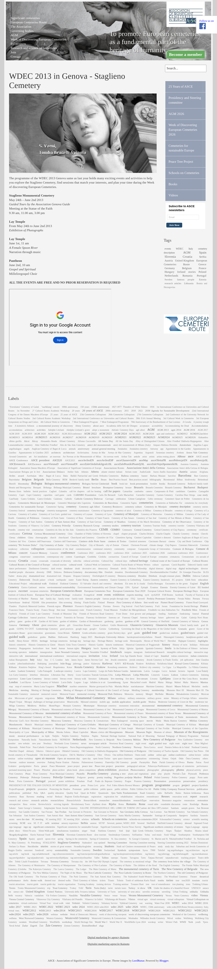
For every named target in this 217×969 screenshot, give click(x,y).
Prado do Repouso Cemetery (108, 781)
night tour (187, 743)
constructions (39, 557)
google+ (93, 629)
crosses (34, 561)
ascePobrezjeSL (199, 460)
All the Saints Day (124, 441)
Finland (101, 602)
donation (119, 572)
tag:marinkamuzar (200, 854)
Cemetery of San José (146, 518)
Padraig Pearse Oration (58, 762)
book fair (123, 484)
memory (139, 694)
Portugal (201, 275)
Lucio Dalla (66, 682)
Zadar (25, 925)
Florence (68, 606)
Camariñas (127, 491)
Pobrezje (24, 777)
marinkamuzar (137, 686)
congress (13, 556)
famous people (185, 279)
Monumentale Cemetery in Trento (129, 717)
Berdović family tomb (79, 479)
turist (110, 888)
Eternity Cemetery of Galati (182, 587)
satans (11, 819)
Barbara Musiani (157, 476)
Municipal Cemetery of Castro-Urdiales (75, 724)
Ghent (35, 625)
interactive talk (16, 656)
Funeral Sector (54, 617)
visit (68, 903)
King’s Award (45, 667)
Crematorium (188, 557)
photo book (72, 770)
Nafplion (85, 736)
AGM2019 (94, 437)
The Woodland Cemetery (175, 876)
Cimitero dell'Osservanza (39, 541)
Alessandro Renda (49, 441)
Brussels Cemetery (173, 487)
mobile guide (139, 701)
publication (202, 789)
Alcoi (26, 441)
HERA (34, 641)
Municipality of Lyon (19, 732)
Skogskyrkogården (18, 834)
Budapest (202, 487)
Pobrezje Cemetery (41, 777)
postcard (52, 781)
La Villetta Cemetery (198, 667)
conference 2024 (121, 553)
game (20, 621)
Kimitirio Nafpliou (27, 667)
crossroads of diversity (61, 561)
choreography (41, 537)
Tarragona (134, 858)
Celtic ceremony (155, 499)
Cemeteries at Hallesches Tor (169, 503)
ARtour (181, 456)
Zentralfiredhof (89, 925)
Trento (12, 888)
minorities (203, 698)
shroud (188, 823)
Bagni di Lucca (53, 476)
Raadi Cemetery (147, 793)
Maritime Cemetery (155, 686)
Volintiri (76, 903)
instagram (138, 652)
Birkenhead (203, 479)
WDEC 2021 (30, 907)
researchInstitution (121, 800)
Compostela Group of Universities (154, 549)
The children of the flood (145, 865)
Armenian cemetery (165, 452)
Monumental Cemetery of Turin (35, 717)
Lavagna (155, 671)
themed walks (64, 880)
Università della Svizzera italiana (80, 892)
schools (95, 819)
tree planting (178, 884)
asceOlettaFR (158, 460)
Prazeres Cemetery (142, 781)
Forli (157, 606)
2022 (140, 411)
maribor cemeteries (78, 686)
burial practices (40, 491)
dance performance (17, 568)
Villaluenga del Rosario (115, 899)
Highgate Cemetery (187, 641)
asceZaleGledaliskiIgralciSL (96, 464)
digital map (171, 568)
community (119, 549)
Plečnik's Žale (179, 774)
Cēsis (70, 534)
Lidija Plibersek (123, 674)
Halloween (63, 637)
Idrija (121, 648)
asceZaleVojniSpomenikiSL (162, 464)
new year (36, 743)
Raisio (178, 793)
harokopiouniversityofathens (139, 637)
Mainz (160, 682)
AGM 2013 (163, 429)
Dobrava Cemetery (73, 572)
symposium (134, 850)
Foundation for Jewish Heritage (184, 606)
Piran (28, 773)
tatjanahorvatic (172, 858)
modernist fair (201, 702)
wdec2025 (29, 914)
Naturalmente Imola (48, 739)
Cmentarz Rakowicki (188, 545)
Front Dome (121, 614)
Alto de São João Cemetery (72, 445)
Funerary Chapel (130, 617)
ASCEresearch (17, 464)
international (31, 656)
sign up (27, 826)
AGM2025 (177, 437)
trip (48, 888)
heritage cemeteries (59, 641)
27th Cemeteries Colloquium (150, 414)
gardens (119, 621)
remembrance (153, 796)
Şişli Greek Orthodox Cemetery (148, 831)
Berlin (95, 479)
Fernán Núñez (184, 599)
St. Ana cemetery (119, 839)
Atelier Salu (72, 472)
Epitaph (144, 587)
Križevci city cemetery (150, 667)
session (93, 823)
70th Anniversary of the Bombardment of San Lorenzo (155, 422)
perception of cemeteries (183, 766)
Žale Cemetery (54, 925)
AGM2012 (182, 433)
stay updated (99, 843)
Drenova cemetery (127, 576)
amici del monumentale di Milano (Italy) (132, 445)
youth (197, 922)
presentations (175, 781)
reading (40, 796)
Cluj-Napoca (170, 545)
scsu (29, 823)
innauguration (46, 652)
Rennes (165, 796)
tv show (141, 888)
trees (188, 884)
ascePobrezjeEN (178, 460)
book (114, 483)
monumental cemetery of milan (63, 713)
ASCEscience (34, 464)
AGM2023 (149, 437)
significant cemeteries (44, 826)
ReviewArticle (44, 804)
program (147, 785)
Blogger (163, 960)
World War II (116, 922)
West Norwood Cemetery (31, 918)
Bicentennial (169, 479)
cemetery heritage (36, 510)
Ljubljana (165, 678)
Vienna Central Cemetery (21, 899)
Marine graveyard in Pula (100, 686)
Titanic (111, 880)
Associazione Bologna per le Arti (24, 472)
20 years (76, 411)
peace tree (87, 766)
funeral (195, 614)
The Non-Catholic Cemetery (98, 872)
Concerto (54, 553)
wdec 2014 (187, 903)
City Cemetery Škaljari (76, 545)
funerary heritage (148, 617)
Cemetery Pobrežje (61, 525)
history (166, 644)
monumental (148, 705)
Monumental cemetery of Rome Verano (163, 713)
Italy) (39, 660)
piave (205, 770)
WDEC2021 (169, 910)
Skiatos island (201, 831)
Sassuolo (204, 815)
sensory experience (69, 823)
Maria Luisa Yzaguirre (44, 686)
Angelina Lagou (200, 445)
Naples (95, 736)
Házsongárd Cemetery (174, 637)
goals (11, 628)
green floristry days (116, 633)
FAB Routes (167, 595)
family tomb (77, 599)
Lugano (77, 682)
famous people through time (115, 599)
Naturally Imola (29, 739)
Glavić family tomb (189, 625)
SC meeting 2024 (71, 819)
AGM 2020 (40, 433)
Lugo (85, 682)
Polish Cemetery (162, 777)
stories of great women (61, 846)
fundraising (185, 614)
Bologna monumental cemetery (62, 483)
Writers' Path (171, 922)
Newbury (47, 743)
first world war (151, 602)
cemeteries (146, 502)
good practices (66, 629)
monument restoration (129, 706)
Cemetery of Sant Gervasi (89, 522)
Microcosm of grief (24, 698)
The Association (21, 26)
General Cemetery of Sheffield (155, 621)
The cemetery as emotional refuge (135, 861)
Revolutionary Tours (80, 804)
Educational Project (18, 583)
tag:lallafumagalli (180, 854)
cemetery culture (133, 506)
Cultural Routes (200, 560)
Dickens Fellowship (138, 568)
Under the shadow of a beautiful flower (171, 888)
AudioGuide (145, 472)
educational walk (38, 583)
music (12, 736)
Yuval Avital (14, 926)
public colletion (91, 789)
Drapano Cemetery (81, 576)
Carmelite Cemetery (145, 495)
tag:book (25, 854)
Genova (13, 625)
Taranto (123, 858)
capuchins (48, 495)
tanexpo (114, 858)
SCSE (22, 823)
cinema (172, 541)
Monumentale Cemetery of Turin (166, 717)
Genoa (204, 621)
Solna (147, 835)
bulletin (27, 491)
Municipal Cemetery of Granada (148, 724)
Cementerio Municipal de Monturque (36, 502)
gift (68, 625)
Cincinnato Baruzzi (157, 541)
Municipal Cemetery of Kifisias (181, 724)
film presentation (49, 602)
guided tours (188, 632)
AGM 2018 (14, 434)
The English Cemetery (169, 865)
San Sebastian (15, 815)
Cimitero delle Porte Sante (92, 541)
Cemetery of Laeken (27, 514)
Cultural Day (107, 561)
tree (147, 884)
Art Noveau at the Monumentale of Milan (82, 456)
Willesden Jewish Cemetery (152, 918)
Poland (202, 271)
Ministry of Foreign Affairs (184, 698)
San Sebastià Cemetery (197, 812)
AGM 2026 (148, 433)
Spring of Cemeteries (99, 839)
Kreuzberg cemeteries (117, 667)
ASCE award (202, 456)
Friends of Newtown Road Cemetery (96, 614)
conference (68, 552)
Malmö (177, 682)
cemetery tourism (131, 525)
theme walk (36, 880)
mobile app (105, 702)
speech (40, 839)
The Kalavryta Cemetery (40, 869)
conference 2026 (157, 553)
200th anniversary (113, 411)
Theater (193, 876)
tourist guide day (48, 884)
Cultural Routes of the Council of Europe (29, 564)
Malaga (169, 682)
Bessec (104, 479)
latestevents (136, 671)
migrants (39, 698)
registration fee (111, 796)
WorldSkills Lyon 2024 (135, 922)
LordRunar (138, 960)
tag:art (205, 850)
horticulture (38, 648)
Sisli (121, 831)
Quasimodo (103, 793)
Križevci (133, 667)
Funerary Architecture (96, 617)
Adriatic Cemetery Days (122, 430)
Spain (202, 252)
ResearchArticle (74, 800)
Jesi (106, 660)
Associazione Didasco (54, 471)
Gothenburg (113, 629)
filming (77, 602)
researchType (140, 800)
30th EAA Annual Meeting (148, 418)
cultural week (75, 564)
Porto (11, 781)
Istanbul (165, 656)
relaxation (139, 796)
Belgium (187, 268)
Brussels (138, 487)
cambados (139, 491)
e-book (51, 580)
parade (134, 762)
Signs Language (192, 827)
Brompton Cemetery (113, 487)
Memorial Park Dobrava (110, 694)
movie (150, 720)
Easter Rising (82, 580)
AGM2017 (68, 437)
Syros (145, 850)
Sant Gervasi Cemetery (105, 815)
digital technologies (188, 568)
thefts (25, 880)
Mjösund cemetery (89, 702)
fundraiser (172, 614)
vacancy (18, 895)
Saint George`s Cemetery (29, 808)
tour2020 (186, 880)
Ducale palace (39, 580)
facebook (179, 595)
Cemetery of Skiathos (115, 521)
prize (102, 785)
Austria (169, 260)
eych (147, 595)
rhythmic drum (99, 804)
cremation (163, 557)
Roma (121, 804)
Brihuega (47, 487)
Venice (107, 895)
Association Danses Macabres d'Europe (37, 468)
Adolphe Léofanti (56, 430)
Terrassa (44, 861)
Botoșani (37, 487)
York (190, 922)
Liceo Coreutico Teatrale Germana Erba (94, 675)
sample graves (187, 808)
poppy (192, 777)
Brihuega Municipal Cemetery (67, 487)
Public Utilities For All (140, 789)
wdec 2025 (117, 906)
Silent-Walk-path (46, 831)
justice (86, 663)
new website (24, 743)
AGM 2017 (203, 430)
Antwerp (154, 449)
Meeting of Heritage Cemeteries (46, 690)
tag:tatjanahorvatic (35, 858)
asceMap (143, 460)
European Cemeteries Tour (97, 591)
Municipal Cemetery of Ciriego (114, 724)
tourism (196, 880)
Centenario (127, 530)
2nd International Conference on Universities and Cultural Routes (103, 418)
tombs (161, 880)
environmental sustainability (61, 587)
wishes (178, 918)
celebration (121, 499)
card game (59, 495)
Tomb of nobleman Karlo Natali (141, 880)
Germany (170, 268)
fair (42, 598)
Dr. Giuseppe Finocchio (190, 572)
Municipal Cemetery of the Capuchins (190, 728)
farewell (141, 599)
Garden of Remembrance (90, 621)
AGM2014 (27, 437)
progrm (176, 785)
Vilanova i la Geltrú (94, 899)
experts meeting (134, 594)
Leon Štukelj (202, 671)
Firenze (110, 602)
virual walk (58, 903)
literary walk (80, 679)
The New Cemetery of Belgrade (180, 869)
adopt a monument (100, 430)
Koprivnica (58, 667)
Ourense (12, 762)
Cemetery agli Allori (89, 506)
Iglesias (130, 648)
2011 (126, 411)
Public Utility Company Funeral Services (173, 789)
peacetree (120, 766)
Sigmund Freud (201, 823)
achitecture (29, 430)
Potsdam (81, 781)
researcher (104, 800)
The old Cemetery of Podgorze (192, 872)
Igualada (139, 648)
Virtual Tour (45, 903)
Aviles (12, 475)
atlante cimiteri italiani (111, 472)
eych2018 (155, 595)
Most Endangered (119, 721)
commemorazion (83, 549)
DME (49, 572)
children (21, 537)
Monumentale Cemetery (99, 717)
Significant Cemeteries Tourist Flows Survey (121, 827)
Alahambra (203, 437)
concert (23, 552)
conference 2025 (139, 553)
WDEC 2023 (63, 906)
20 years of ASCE (92, 410)
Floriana (107, 606)
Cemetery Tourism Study (154, 526)
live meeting (117, 678)
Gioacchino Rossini (82, 625)
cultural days (121, 561)
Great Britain (64, 633)
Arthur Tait (126, 456)
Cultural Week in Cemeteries (97, 565)
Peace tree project (104, 766)
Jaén (67, 660)
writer (160, 922)
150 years (84, 407)
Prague (128, 781)
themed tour (50, 880)
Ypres (205, 922)
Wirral (170, 918)
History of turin (180, 645)
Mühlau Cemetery (199, 720)
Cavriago (109, 499)
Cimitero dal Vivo (17, 541)
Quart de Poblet (88, 793)
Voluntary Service (109, 903)
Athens (95, 471)
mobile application (121, 701)
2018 (133, 411)
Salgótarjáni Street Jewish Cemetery (61, 808)
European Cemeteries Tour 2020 (129, 591)
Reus (25, 804)
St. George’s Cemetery (139, 839)
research (204, 796)
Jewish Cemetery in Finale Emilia (162, 660)
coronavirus (113, 557)
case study (202, 495)
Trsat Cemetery (60, 888)
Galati (184, 617)
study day (169, 846)
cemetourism (37, 530)
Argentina (138, 452)
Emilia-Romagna (155, 583)
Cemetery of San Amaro (123, 518)
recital (49, 796)
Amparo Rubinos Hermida (165, 445)
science (186, 819)
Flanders (13, 606)
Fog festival (127, 606)
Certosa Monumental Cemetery (49, 533)
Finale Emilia (89, 602)
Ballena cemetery (130, 475)
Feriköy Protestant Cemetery (161, 598)
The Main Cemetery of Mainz (102, 869)
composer (131, 549)
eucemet (23, 590)
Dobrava (57, 572)
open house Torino (101, 758)
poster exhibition (66, 781)
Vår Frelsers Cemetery (56, 895)
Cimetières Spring (124, 537)
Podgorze (81, 777)
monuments (191, 717)
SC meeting (37, 819)
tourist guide (32, 884)
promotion (42, 789)
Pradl (89, 781)
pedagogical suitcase (136, 766)
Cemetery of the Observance (177, 521)
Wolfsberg (188, 918)
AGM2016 (55, 437)
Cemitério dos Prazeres (86, 530)
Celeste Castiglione (136, 499)
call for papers (112, 491)
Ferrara (196, 598)
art (30, 456)
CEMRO (115, 529)
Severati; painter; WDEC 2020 (121, 823)
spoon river (50, 839)
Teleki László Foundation (26, 861)
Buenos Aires (15, 491)
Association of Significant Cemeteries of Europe (79, 468)
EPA (127, 587)
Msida (158, 721)
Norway (138, 747)
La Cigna (167, 667)
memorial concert (49, 694)
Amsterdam (185, 445)
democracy (103, 568)
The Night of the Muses (71, 873)
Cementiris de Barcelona (105, 502)
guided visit (202, 633)
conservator (25, 557)
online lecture (195, 755)
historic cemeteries (17, 645)
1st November (23, 411)
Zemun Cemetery (72, 926)
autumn (193, 472)
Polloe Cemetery (179, 777)
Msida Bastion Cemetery (175, 721)
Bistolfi (12, 484)
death (77, 568)
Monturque (89, 705)
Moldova (31, 705)
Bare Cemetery (201, 476)
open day (86, 758)
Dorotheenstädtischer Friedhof (163, 572)
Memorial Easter (67, 694)
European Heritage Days (185, 591)
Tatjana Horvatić (155, 858)
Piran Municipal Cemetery (62, 774)
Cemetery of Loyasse (83, 514)
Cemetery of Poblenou (28, 518)
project (186, 785)
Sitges (169, 831)
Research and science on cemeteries (34, 48)
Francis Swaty (32, 610)
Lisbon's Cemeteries (189, 675)
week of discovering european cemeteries (149, 914)
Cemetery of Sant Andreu (30, 522)
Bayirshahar (14, 479)
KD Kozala (128, 663)
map (11, 686)
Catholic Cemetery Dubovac (89, 498)
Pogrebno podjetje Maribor (128, 777)
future (161, 617)
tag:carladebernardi (40, 854)
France (202, 268)
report (193, 796)
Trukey (73, 888)
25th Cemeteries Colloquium (93, 414)
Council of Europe (129, 557)
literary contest (51, 679)
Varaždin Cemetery (91, 895)
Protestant (77, 789)
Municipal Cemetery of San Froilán (153, 728)
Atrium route (131, 472)
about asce (98, 425)
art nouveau (55, 456)
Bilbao (180, 479)
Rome (142, 804)
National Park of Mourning (141, 736)
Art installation (40, 456)
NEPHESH (65, 739)
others (205, 758)
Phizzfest (46, 770)
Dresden (142, 576)
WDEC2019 (139, 910)
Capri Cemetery (34, 495)
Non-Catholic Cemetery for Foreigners (50, 747)
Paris (154, 762)
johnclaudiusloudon (26, 663)
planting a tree (118, 773)
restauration (189, 800)
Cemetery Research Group (86, 525)
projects (30, 789)
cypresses (165, 565)
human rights (73, 648)
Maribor (62, 686)
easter (71, 580)
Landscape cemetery (63, 671)
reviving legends (61, 804)
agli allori (140, 430)
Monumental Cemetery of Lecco (160, 709)
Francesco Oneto (16, 610)
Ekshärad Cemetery (69, 583)
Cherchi (204, 534)
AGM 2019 (27, 434)
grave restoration (35, 633)
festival (26, 602)
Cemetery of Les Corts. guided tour (55, 514)
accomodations (15, 430)
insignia (127, 652)
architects (56, 452)
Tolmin (120, 880)
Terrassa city (77, 861)
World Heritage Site (83, 922)
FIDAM (35, 602)
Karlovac (107, 663)
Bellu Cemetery (53, 479)
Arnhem (180, 452)
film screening (65, 602)
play (160, 774)
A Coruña (187, 422)
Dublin (186, 575)
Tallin (96, 858)
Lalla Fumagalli (45, 671)
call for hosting (94, 491)
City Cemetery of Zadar (51, 545)
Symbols (122, 850)
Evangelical (89, 595)
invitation (94, 655)
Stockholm (33, 846)
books (162, 483)
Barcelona (184, 475)
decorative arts (89, 568)
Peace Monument (57, 766)
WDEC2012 (29, 910)
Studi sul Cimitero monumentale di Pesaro (136, 846)
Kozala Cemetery (84, 667)
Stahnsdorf (87, 843)
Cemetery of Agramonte (102, 510)
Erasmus (154, 587)
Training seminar (121, 884)
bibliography (155, 479)
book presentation (139, 483)
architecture (69, 452)
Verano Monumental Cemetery (146, 895)
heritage (44, 640)
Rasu (22, 796)
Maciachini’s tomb (138, 682)
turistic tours (120, 888)
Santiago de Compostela (166, 815)
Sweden (168, 279)
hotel (54, 648)
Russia (204, 804)
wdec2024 (15, 914)
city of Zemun (112, 545)
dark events (56, 568)
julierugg (77, 663)
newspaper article (98, 743)
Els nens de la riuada (135, 583)
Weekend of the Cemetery (184, 914)
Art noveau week (111, 456)
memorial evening (86, 694)
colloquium (37, 548)
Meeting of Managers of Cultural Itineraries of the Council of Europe (96, 690)
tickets (102, 880)
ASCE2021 (70, 460)
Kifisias (204, 663)
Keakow (140, 663)
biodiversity (190, 479)
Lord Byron (25, 682)
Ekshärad (53, 583)
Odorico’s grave (53, 751)
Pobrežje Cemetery (64, 777)
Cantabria (192, 491)
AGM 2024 (120, 433)
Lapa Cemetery (90, 671)
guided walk (17, 636)
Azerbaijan (31, 476)
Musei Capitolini (80, 732)
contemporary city (55, 557)
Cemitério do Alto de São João (60, 530)
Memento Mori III (175, 690)
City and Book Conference (189, 541)
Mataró (169, 686)
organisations (140, 758)
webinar (54, 914)
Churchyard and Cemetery (82, 537)
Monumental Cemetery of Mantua (192, 709)
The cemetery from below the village (172, 861)
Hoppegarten (25, 648)
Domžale (109, 572)
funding (162, 614)
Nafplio (55, 736)
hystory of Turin (109, 648)
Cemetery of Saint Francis (97, 518)
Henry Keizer (23, 641)
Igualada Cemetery (154, 648)
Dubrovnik (24, 579)
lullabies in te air (97, 682)
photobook (123, 770)
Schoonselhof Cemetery (170, 819)
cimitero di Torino (117, 541)
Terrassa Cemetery (59, 861)
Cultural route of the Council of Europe (170, 560)
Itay (46, 660)
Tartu (143, 858)
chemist (195, 534)
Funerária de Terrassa (74, 617)
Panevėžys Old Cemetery (116, 762)
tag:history (150, 854)
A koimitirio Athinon (24, 426)
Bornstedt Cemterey (176, 484)
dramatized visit (54, 576)
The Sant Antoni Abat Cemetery (105, 876)
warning (148, 903)
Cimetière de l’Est (105, 537)
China (30, 537)
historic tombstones (114, 645)
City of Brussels (96, 545)
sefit (47, 823)
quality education (56, 793)
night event (141, 743)
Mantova (194, 682)
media (205, 686)
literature (92, 679)
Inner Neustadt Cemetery (67, 652)
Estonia (202, 279)
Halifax (52, 637)
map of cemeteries (23, 686)
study (160, 846)
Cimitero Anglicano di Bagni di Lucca (190, 537)
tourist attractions (17, 884)
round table (153, 804)
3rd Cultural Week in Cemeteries (178, 418)
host (47, 648)
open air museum (45, 758)
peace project (74, 766)
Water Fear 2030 (162, 903)
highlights (203, 640)
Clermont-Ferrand (139, 545)
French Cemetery (94, 610)
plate (153, 774)
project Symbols (200, 785)
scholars (85, 819)
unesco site (18, 892)
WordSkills (55, 922)
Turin (88, 887)
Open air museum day (68, 758)
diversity (40, 572)
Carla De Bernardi (107, 495)
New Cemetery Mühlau (129, 739)
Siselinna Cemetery (107, 831)
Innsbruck (116, 652)
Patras (198, 762)
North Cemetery (102, 747)
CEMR (103, 529)
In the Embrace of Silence (185, 648)
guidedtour (32, 637)
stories (192, 271)
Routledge (194, 804)
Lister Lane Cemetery (31, 678)
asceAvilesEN (86, 460)
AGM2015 (41, 437)
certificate (203, 530)
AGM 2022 (90, 433)
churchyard (63, 537)
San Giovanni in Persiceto (106, 812)
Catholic (68, 499)
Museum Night (144, 732)
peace (44, 766)
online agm (161, 755)
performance (202, 766)
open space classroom (122, 758)
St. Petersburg (34, 843)
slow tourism (100, 835)
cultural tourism (59, 565)
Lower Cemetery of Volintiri (46, 682)
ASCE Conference (18, 460)
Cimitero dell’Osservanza (65, 541)
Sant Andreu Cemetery (34, 815)
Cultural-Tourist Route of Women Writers (131, 565)
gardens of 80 (132, 621)
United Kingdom (184, 260)
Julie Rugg (65, 663)
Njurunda (13, 747)
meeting (25, 690)
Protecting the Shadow (60, 789)
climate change (156, 545)
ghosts (62, 625)
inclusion (204, 648)
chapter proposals (129, 534)
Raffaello (169, 793)
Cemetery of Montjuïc (126, 514)
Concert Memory (38, 552)
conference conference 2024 (180, 553)
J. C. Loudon (56, 660)
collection (24, 549)
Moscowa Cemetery (61, 720)
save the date (23, 819)
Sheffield (151, 823)
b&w (41, 476)
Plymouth (192, 774)
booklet (153, 484)
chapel (116, 534)
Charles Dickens (146, 534)
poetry (91, 777)
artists (151, 456)
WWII (183, 922)
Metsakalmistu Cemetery (187, 694)
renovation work (180, 796)
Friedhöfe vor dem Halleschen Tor (164, 610)
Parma (190, 762)
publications (14, 793)
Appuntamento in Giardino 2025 (34, 452)
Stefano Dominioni (199, 843)
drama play (22, 576)
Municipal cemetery (43, 724)
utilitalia (194, 891)
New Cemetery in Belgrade (101, 739)
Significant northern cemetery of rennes (163, 826)
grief (130, 633)
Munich (28, 724)
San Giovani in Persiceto (80, 812)
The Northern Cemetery (164, 873)
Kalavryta (95, 663)
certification (14, 534)
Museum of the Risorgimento (191, 732)
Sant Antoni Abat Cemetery (79, 815)
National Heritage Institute (113, 736)
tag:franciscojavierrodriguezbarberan (93, 854)
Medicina (13, 690)
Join (13, 52)
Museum (129, 732)
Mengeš (149, 694)
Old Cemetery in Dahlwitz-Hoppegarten (99, 751)
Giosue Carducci (100, 625)
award (21, 475)
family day (51, 599)
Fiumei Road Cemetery (172, 602)
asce (190, 456)
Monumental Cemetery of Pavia (97, 713)
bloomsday (23, 483)
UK (150, 887)
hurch (96, 648)
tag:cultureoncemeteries (63, 854)
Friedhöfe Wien (189, 609)
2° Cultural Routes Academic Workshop (50, 411)
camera (149, 491)
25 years (54, 414)
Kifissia (13, 667)
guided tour (149, 632)
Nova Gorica (149, 747)
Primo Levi (93, 785)
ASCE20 (57, 460)
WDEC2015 (75, 910)
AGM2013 (14, 437)
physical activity (193, 770)
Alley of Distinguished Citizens (150, 441)
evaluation (77, 595)
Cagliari (53, 491)
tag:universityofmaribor (81, 858)
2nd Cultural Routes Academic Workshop (51, 418)
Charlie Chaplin (163, 534)
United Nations (54, 891)
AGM (14, 35)
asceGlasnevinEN (126, 460)
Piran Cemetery (40, 774)
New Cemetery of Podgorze (159, 739)
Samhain (175, 808)
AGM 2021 (53, 433)
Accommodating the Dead (177, 426)
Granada (182, 628)
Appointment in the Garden (178, 449)
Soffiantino (137, 835)
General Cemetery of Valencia (185, 621)
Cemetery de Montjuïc (155, 506)
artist (144, 456)
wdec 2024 (78, 906)
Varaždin (73, 895)
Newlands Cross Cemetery (66, 743)
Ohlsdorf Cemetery (70, 751)
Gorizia (102, 629)
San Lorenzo (156, 812)
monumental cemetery (170, 705)
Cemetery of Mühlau (173, 514)
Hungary (169, 271)
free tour (61, 609)
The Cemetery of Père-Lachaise (92, 865)
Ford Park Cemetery (144, 606)
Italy (191, 248)
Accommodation (199, 425)
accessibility (157, 426)
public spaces (106, 789)
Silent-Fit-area (29, 831)
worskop (152, 922)
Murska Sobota (63, 732)
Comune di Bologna (183, 549)
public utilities (121, 789)
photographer (153, 770)
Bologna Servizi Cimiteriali (95, 483)
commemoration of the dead (60, 549)
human (62, 648)
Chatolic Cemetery (181, 534)
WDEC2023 (201, 910)
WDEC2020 (154, 910)
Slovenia (170, 256)
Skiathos (188, 831)
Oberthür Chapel (16, 751)
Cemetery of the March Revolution (144, 522)
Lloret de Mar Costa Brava (185, 679)
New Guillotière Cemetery (190, 739)
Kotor (69, 667)
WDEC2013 (45, 910)
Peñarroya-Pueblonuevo (158, 766)
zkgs (101, 925)
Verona (169, 895)
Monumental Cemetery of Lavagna (128, 709)
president (74, 785)
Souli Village (170, 835)
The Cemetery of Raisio (120, 865)
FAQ (133, 599)
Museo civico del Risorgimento (107, 732)
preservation (189, 781)
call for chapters (76, 491)
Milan (60, 698)
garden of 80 (31, 621)
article (137, 456)
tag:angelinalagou (175, 850)
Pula (36, 793)
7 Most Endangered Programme (114, 422)
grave (192, 628)
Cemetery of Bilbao (142, 510)
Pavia (36, 766)
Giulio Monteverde (119, 625)
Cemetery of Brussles (162, 510)
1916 (152, 407)
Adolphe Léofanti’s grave (78, 430)
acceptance (144, 426)
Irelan (104, 656)
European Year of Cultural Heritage (52, 594)
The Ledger (81, 869)
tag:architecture (193, 850)
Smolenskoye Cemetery (119, 835)
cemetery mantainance (79, 510)
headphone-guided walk (197, 637)
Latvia (147, 671)
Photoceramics (138, 770)
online (151, 754)
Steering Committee (117, 842)
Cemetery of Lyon (103, 514)
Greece (202, 264)
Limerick (155, 675)
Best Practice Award (118, 479)
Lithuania (188, 283)
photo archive (58, 770)
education (203, 579)
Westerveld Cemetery (77, 918)
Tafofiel (161, 850)
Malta (185, 682)
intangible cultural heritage (179, 652)
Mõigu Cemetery (17, 706)
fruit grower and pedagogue (143, 614)
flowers (116, 606)
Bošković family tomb (198, 484)
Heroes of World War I (154, 641)
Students (109, 846)
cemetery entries (200, 507)
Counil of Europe (148, 557)
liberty (70, 675)
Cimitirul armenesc (137, 541)
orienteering (154, 758)
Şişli (128, 831)
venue (115, 895)
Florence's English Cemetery (88, 606)
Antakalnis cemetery (138, 449)
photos (180, 769)
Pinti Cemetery (16, 774)
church (53, 537)
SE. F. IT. (38, 823)
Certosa (27, 533)
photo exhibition (107, 769)
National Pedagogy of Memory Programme (177, 736)
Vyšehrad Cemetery (128, 903)
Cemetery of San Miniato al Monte (175, 518)
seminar (55, 823)
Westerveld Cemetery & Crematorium (109, 918)
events (168, 248)
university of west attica (129, 892)
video (194, 895)
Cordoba (92, 556)
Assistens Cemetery (189, 464)
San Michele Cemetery (174, 812)
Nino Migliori (201, 743)
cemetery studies (110, 525)
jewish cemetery (136, 660)
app (161, 449)
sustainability (61, 850)
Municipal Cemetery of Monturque (48, 728)
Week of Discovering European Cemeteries (38, 39)
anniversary (83, 448)
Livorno (153, 679)
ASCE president (40, 460)
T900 (152, 850)
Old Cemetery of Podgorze (133, 751)
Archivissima (83, 452)
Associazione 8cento (114, 468)
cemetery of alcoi (123, 510)
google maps (81, 629)
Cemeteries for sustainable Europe (26, 506)
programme (162, 785)
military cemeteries (136, 698)
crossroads (43, 561)
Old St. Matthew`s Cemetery (82, 755)
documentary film (93, 572)
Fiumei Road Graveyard (197, 602)
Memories (129, 694)
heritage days (89, 641)
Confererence (202, 553)
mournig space (137, 721)
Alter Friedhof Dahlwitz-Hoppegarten (184, 441)
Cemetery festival (17, 510)
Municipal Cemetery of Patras (82, 728)
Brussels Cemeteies (154, 487)
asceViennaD (51, 464)
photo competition (87, 770)
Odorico (39, 751)
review (33, 804)
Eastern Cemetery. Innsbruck (156, 580)
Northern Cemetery (121, 747)
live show (130, 679)
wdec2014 (59, 910)
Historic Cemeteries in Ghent (42, 645)
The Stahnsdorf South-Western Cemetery (142, 876)
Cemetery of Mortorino (151, 514)
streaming (97, 846)
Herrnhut (172, 641)
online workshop (25, 758)
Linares (165, 675)
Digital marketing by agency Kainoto (108, 937)
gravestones (50, 633)
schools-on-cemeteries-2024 (143, 819)
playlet (167, 774)
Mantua (204, 682)
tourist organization (66, 884)
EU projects (18, 43)
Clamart (125, 545)
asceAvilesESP (105, 460)
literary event (66, 679)
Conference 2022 (85, 553)
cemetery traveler (176, 526)
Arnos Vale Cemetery (197, 452)
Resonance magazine (171, 800)
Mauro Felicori (182, 686)
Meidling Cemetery (140, 690)
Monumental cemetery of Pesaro (128, 713)
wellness (13, 918)
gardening (109, 621)
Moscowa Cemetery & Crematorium (91, 721)
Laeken (12, 671)
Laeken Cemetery (26, 671)
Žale (41, 926)
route (185, 804)
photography (168, 770)
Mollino (42, 706)
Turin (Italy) (100, 888)
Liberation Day (58, 675)
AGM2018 (81, 437)
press (83, 785)
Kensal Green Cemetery (187, 663)
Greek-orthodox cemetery (93, 633)
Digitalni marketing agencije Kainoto (108, 944)
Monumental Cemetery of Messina (26, 713)
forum (164, 606)
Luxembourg (114, 682)
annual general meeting (103, 448)
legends (190, 671)
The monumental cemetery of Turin (139, 869)
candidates (180, 491)
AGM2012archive (199, 433)
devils (123, 568)
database (68, 568)
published (27, 793)
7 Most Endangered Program (85, 422)
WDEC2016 (91, 910)
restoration (202, 800)
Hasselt (158, 637)
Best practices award (138, 479)
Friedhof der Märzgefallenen (133, 610)
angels (26, 449)
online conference (177, 754)
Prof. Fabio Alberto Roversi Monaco (123, 785)
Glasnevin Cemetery (141, 625)
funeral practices (37, 617)
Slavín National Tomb (40, 835)
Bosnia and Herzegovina (20, 487)
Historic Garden (96, 645)
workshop (67, 922)
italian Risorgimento (18, 660)
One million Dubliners (123, 755)
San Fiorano (47, 812)
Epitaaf (135, 587)
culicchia (77, 561)
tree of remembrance (161, 884)
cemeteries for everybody (196, 503)
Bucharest (189, 487)
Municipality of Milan (43, 732)
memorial (34, 694)
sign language (15, 827)
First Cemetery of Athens (129, 602)
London (13, 682)
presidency (203, 781)
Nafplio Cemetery (70, 736)
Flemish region (54, 606)
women (23, 922)
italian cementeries (179, 656)
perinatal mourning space (20, 770)
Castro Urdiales (28, 499)
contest (69, 557)
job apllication (186, 660)
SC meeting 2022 (53, 819)
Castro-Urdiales (44, 499)
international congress (76, 656)
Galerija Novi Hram (198, 617)
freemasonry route (76, 610)
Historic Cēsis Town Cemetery (72, 645)
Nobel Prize (25, 747)
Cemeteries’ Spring (55, 507)
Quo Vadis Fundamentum (124, 793)
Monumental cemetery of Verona (69, 717)
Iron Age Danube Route (131, 656)
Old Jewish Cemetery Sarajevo (53, 755)
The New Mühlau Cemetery (45, 873)
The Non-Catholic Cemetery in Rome (132, 872)
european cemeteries (39, 591)
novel (160, 747)
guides (43, 637)
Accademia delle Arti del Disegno (121, 426)
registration (96, 796)
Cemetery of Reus (75, 518)
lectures (181, 671)
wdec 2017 (15, 906)
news (83, 743)
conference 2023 (103, 553)
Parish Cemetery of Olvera (171, 762)
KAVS (118, 663)
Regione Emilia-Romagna (76, 796)
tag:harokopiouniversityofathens (127, 854)
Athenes (84, 472)
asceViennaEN (69, 464)
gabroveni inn (172, 617)
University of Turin (107, 892)
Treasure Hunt (137, 884)
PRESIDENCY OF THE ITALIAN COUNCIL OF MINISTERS (38, 785)
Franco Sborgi (47, 610)
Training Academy (86, 884)
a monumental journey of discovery (55, 425)
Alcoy (35, 441)
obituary (30, 751)
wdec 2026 (132, 906)
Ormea (165, 758)
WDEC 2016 (201, 903)
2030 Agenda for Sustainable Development (167, 410)
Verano (123, 895)
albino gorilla (15, 441)
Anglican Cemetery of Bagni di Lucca (49, 449)
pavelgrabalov (25, 766)
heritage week (121, 641)
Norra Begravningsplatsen (81, 747)
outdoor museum (26, 762)
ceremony (192, 529)
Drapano (67, 576)
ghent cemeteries (49, 625)
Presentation (160, 781)
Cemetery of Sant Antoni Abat (60, 521)
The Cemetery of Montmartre (31, 865)
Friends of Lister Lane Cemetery (34, 614)
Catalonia (58, 499)
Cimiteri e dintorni (162, 537)
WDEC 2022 (46, 906)
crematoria (175, 557)
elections (118, 583)
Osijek (173, 758)
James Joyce (76, 660)
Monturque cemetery (106, 706)
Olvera (107, 755)
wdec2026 (42, 914)
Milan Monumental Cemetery (85, 698)
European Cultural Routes (159, 591)
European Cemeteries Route (29, 22)
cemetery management (57, 510)
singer (84, 831)
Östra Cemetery (193, 758)
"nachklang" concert (50, 407)
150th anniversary (100, 406)
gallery (12, 621)
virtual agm (142, 899)
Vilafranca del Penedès (72, 899)
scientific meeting (200, 819)
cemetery (71, 506)
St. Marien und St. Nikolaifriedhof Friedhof (172, 839)
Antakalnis (122, 449)
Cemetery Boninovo (112, 506)
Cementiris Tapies (128, 503)
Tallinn (105, 857)
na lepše (45, 736)
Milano (112, 698)
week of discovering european (112, 914)
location (204, 678)
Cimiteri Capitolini (142, 537)
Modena (152, 702)
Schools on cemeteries (114, 819)
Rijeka (112, 804)
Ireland (181, 271)
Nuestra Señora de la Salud (177, 747)
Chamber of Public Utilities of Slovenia (93, 534)
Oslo (181, 758)
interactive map (201, 652)
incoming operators (18, 652)
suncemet (28, 850)
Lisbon (174, 674)
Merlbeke (159, 694)
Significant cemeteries (25, 18)
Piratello (81, 773)
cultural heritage (138, 560)
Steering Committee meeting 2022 (172, 843)
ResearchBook (90, 800)
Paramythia (144, 762)
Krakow (100, 667)
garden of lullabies (68, 621)
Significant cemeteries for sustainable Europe (77, 827)
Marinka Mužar (122, 686)
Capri (21, 495)
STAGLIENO (49, 843)
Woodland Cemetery (38, 922)
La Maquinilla (179, 667)
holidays (193, 645)
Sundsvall (39, 850)
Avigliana (203, 472)
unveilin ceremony (150, 892)
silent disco (14, 831)
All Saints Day (105, 441)
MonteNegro (54, 706)
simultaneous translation (68, 831)
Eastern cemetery (99, 579)
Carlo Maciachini (126, 495)
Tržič (80, 888)
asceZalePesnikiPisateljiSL (129, 464)
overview (41, 762)
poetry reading (104, 777)
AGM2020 (107, 437)
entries (42, 587)
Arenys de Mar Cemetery (119, 452)
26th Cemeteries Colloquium (121, 414)
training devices (104, 884)
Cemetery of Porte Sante (53, 518)
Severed (140, 823)
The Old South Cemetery (21, 876)
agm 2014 (176, 429)
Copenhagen (79, 557)
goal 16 (204, 625)
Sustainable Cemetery (80, 850)
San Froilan (60, 811)
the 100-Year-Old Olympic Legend (101, 861)
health (11, 641)
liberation (44, 675)
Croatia (187, 256)
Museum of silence (163, 732)
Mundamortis (15, 724)
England (194, 583)
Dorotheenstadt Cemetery (136, 572)
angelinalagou (15, 449)
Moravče (204, 717)
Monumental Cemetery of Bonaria (33, 709)
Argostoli (149, 452)
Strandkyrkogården (82, 846)
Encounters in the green (176, 583)
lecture (172, 671)
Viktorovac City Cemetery (48, 899)
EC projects (177, 580)
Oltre (99, 755)
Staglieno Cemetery (69, 842)
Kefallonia (150, 663)
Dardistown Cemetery (39, 568)
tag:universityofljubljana (57, 858)
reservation (154, 800)
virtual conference (29, 903)
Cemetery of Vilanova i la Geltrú (34, 526)
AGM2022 (135, 437)
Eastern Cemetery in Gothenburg (126, 580)
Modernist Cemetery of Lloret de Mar (175, 702)
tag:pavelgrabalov (17, 858)
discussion (29, 572)
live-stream (142, 678)
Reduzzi (58, 796)
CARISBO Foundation (85, 495)
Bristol (86, 487)
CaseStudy (13, 499)
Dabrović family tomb (198, 565)
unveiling (166, 892)
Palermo (75, 762)
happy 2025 (86, 637)
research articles (173, 283)
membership (158, 690)
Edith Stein (190, 580)
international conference (52, 656)
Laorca (78, 671)
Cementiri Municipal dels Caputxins (74, 503)
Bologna (36, 483)
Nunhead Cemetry (200, 747)
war (141, 903)
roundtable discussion (170, 804)
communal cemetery (102, 549)
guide (137, 633)
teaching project (188, 858)
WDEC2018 (122, 910)
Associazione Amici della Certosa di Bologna (187, 468)
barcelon (172, 476)
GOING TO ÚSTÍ (25, 629)
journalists (53, 663)
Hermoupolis (136, 641)
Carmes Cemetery (165, 495)
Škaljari (177, 831)
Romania (188, 275)
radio (159, 793)
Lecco (164, 671)
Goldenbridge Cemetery (47, 629)
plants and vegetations (138, 774)
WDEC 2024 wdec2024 (98, 907)
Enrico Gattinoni (29, 587)
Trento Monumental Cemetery (31, 888)
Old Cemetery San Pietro (191, 751)
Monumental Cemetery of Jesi (96, 709)
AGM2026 (190, 437)
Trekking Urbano (200, 884)
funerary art (114, 617)
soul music (157, 835)
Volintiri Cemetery (90, 903)
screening (13, 823)
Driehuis (153, 576)
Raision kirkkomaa (192, 793)
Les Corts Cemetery (18, 675)
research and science (18, 800)
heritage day (75, 641)
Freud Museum (111, 610)
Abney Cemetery (83, 426)
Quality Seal (72, 793)
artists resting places (166, 456)
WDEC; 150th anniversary (152, 907)
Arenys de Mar (98, 452)
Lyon (125, 682)
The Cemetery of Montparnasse (61, 865)
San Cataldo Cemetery (29, 812)
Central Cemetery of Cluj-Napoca (169, 530)
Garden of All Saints (48, 621)
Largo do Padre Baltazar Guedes (113, 671)
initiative (33, 652)
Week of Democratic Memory (83, 914)
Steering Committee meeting (142, 843)
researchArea (57, 800)
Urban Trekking (180, 892)
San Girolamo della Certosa (134, 811)
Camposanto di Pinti (164, 491)
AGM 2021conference (72, 434)
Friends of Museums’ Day (65, 614)
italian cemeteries (199, 656)
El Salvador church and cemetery (96, 583)
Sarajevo (183, 815)
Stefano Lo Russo (17, 846)
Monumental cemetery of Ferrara (66, 709)
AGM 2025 (134, 433)
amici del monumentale (99, 445)
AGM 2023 (105, 433)
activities (41, 429)
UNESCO (196, 888)
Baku (65, 476)
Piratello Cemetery (97, 773)
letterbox (34, 675)
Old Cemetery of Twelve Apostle (163, 751)
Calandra (63, 491)
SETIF (102, 823)
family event (64, 599)
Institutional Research (154, 652)
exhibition (119, 594)
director (204, 568)
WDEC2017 (106, 910)
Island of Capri (152, 656)
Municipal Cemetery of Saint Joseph (115, 728)
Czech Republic (179, 565)
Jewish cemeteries (119, 660)
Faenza (34, 598)
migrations (50, 698)
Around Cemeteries (18, 456)
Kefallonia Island (165, 663)
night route (174, 743)
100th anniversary (70, 407)
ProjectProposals (16, 789)
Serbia (202, 256)
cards (69, 495)
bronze (128, 487)
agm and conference (165, 434)
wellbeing (203, 914)
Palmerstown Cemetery (92, 762)
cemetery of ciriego (183, 510)
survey (49, 850)
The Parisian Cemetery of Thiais (51, 876)
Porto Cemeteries (25, 781)
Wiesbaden (133, 918)
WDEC (179, 248)
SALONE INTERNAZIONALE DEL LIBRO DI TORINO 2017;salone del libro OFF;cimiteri (124, 808)
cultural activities (91, 561)
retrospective (14, 804)
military (121, 698)
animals (72, 449)
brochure (96, 487)
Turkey (131, 888)
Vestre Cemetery (181, 895)
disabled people (16, 572)
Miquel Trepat (15, 702)
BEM (64, 479)
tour (177, 880)
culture (156, 565)
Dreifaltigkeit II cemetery (103, 576)
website (64, 914)
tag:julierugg (164, 854)
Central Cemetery (143, 529)
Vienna (204, 895)
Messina (170, 694)
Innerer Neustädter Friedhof (95, 652)
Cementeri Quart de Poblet (177, 499)
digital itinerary (156, 568)
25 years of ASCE (69, 414)
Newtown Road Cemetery (121, 743)
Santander (148, 815)
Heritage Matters (105, 641)
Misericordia (72, 702)
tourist (205, 880)
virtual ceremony (157, 899)
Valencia (28, 895)
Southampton (184, 835)
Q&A (42, 793)
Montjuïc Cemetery (72, 706)
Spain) (32, 839)
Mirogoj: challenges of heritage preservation (44, 702)
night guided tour (158, 743)
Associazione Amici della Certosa (146, 467)
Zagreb (33, 925)
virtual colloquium (175, 899)
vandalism (39, 895)
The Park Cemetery (78, 876)
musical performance (28, 736)
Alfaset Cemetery (67, 441)
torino (169, 880)
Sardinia (194, 815)
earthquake (61, 580)
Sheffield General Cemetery (170, 823)
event (99, 594)
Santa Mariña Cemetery (129, 815)
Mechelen (196, 686)
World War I (101, 922)
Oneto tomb (140, 755)
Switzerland (109, 850)
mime (166, 698)
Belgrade (39, 479)
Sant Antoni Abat (55, 815)
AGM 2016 (189, 429)
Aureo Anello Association (165, 472)
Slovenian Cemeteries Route (79, 835)
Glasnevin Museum (167, 625)
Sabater (12, 808)
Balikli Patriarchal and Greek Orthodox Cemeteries (95, 476)
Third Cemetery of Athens (85, 880)
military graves (154, 698)
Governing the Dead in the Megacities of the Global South (149, 629)
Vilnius (131, 899)
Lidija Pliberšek (141, 674)
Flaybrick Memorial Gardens (32, 606)
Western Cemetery (54, 918)
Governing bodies (22, 31)
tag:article (13, 854)
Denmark (114, 568)
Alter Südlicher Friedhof (46, 445)
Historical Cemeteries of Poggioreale (143, 645)
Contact (16, 56)
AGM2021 (121, 437)
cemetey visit (24, 530)
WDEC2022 (185, 910)
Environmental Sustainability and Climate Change (100, 587)
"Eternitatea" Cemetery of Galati (24, 407)
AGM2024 (164, 437)
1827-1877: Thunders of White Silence (129, 407)
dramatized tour (37, 576)
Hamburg (74, 637)
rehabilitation (126, 796)
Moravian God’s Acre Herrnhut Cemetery (28, 721)
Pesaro (37, 770)
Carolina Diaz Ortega (185, 495)
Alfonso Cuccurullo (87, 441)
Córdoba (102, 557)
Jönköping (42, 663)
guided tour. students (169, 633)
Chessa (12, 537)
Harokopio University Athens (109, 637)
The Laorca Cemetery (63, 869)
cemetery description (180, 506)
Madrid (152, 682)
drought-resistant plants (169, 576)
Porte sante (203, 777)
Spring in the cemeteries (77, 839)
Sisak (92, 831)
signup (205, 827)
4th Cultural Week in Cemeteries (55, 422)
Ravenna (30, 796)
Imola (168, 648)
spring (60, 839)
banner (145, 476)
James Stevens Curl (94, 660)
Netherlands (171, 275)
